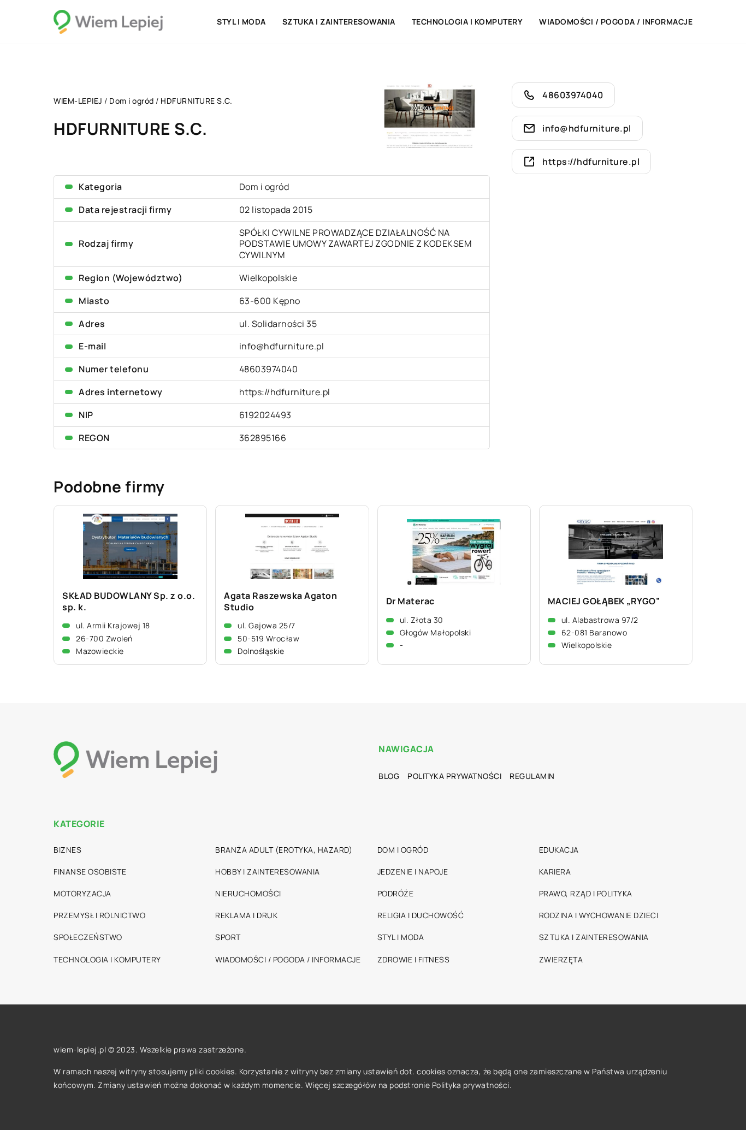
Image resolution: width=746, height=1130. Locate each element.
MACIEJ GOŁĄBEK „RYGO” (604, 601)
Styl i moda (241, 21)
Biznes (67, 849)
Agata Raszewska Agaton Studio (280, 601)
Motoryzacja (82, 893)
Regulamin (532, 776)
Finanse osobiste (90, 871)
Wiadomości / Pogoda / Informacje (615, 21)
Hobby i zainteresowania (267, 871)
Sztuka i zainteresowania (338, 21)
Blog (388, 776)
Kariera (555, 871)
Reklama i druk (246, 915)
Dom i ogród (264, 187)
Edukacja (559, 849)
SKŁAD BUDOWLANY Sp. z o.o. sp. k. (128, 601)
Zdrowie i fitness (413, 959)
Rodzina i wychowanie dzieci (599, 915)
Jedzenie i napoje (412, 871)
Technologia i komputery (467, 21)
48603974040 (268, 369)
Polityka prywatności (454, 776)
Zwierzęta (561, 959)
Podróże (395, 893)
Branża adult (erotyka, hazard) (283, 849)
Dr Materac (410, 601)
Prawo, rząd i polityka (585, 893)
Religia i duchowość (420, 915)
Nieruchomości (248, 893)
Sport (228, 937)
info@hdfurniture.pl (281, 346)
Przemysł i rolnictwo (99, 915)
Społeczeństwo (88, 937)
